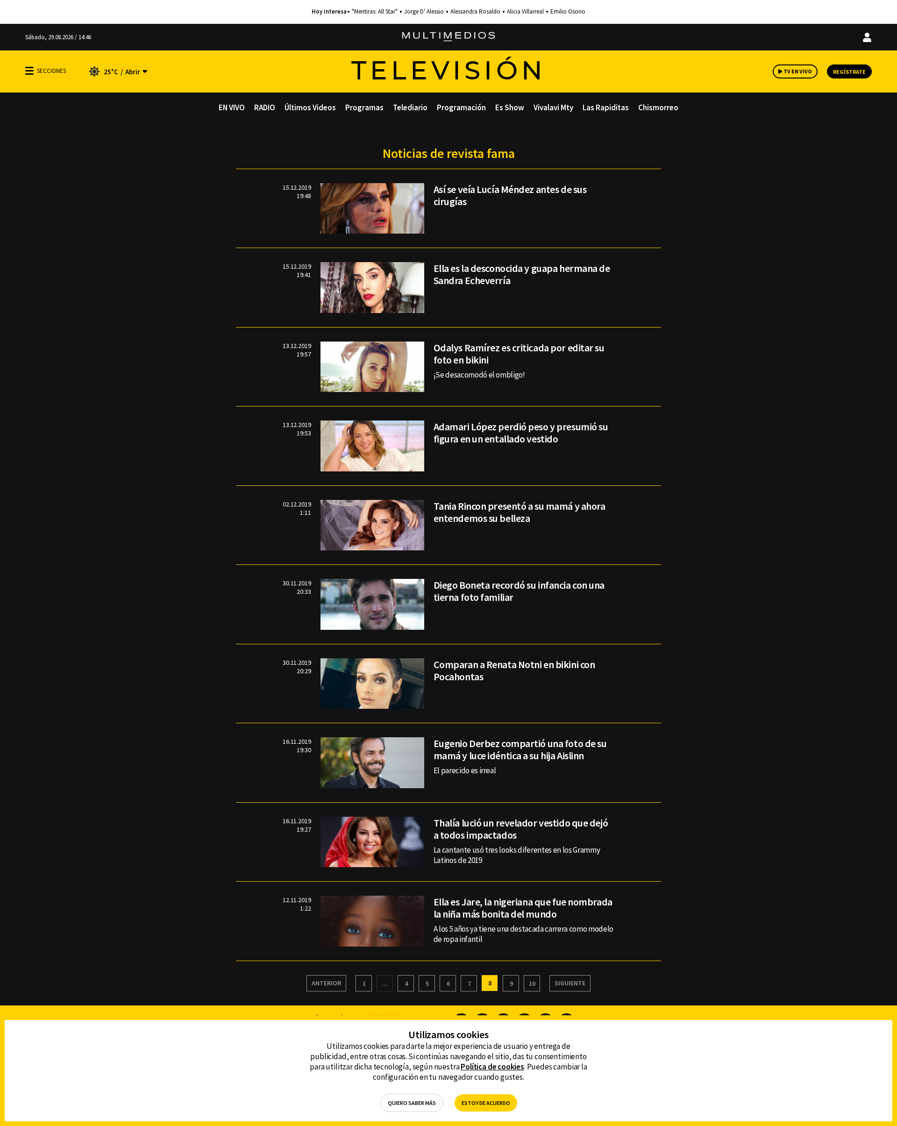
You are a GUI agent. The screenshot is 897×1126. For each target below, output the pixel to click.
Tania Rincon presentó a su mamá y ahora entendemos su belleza (519, 512)
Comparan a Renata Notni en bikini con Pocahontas (514, 670)
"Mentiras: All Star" (375, 11)
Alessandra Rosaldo (475, 11)
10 (532, 983)
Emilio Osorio (567, 11)
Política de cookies (492, 1067)
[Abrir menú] (29, 71)
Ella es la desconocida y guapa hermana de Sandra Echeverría (522, 274)
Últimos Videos (310, 107)
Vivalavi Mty (553, 107)
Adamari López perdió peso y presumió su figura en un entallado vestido (521, 432)
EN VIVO (232, 107)
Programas (364, 107)
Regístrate (849, 71)
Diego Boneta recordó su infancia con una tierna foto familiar (519, 591)
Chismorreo (658, 107)
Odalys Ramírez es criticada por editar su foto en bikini (519, 353)
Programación (461, 107)
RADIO (264, 107)
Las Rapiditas (606, 107)
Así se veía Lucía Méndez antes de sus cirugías (510, 195)
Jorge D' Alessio (424, 11)
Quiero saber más (412, 1102)
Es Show (509, 107)
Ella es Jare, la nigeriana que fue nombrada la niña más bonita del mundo (523, 907)
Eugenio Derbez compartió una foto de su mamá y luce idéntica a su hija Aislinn (520, 749)
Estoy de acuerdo (486, 1102)
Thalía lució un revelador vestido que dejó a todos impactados (521, 828)
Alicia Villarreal (525, 11)
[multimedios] (448, 37)
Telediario (410, 107)
